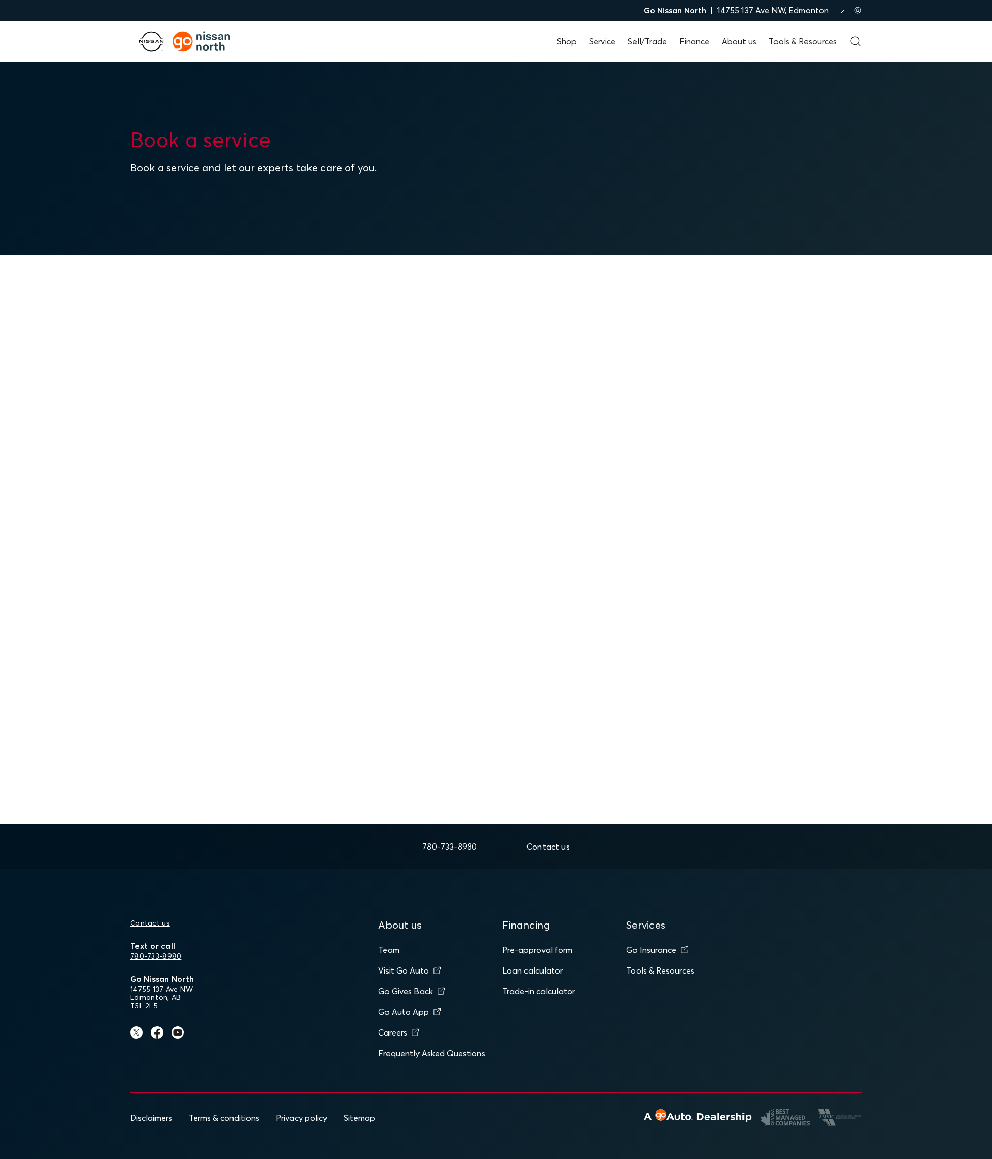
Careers (392, 1032)
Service (602, 41)
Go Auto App (403, 1012)
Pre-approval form (537, 950)
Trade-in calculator (538, 991)
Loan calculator (532, 970)
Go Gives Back (405, 991)
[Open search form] (855, 41)
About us (739, 41)
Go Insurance (651, 950)
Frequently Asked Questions (431, 1053)
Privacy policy (301, 1118)
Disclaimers (151, 1118)
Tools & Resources (803, 41)
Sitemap (359, 1118)
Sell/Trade (647, 41)
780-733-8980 (155, 956)
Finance (694, 41)
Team (388, 950)
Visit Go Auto (403, 970)
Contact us (150, 923)
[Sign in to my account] (858, 10)
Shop (567, 41)
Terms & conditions (224, 1118)
